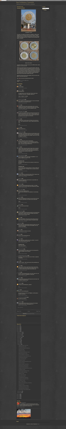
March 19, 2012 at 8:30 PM (22, 232)
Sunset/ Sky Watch (21, 349)
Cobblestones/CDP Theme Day (23, 345)
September (20, 336)
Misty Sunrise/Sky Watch (22, 358)
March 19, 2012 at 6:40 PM (22, 221)
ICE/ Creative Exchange (22, 374)
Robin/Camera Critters (22, 376)
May (19, 341)
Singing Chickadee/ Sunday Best (24, 364)
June (20, 340)
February (20, 391)
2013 (19, 329)
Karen (19, 217)
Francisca (20, 301)
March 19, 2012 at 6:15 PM (22, 215)
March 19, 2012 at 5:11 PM (22, 209)
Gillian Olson (20, 211)
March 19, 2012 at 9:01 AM (22, 125)
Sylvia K (19, 197)
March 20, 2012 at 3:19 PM (22, 275)
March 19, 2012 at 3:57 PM (22, 187)
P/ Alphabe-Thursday (22, 380)
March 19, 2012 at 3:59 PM (22, 195)
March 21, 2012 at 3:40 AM (22, 305)
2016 (19, 325)
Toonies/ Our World (22, 362)
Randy (19, 234)
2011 (19, 394)
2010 (19, 395)
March (20, 344)
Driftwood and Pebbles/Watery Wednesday (25, 382)
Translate (45, 10)
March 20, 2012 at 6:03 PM (22, 287)
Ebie (19, 289)
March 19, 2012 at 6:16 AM (22, 97)
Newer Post (19, 311)
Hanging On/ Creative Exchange (23, 385)
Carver (19, 229)
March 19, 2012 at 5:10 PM (22, 202)
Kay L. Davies (20, 189)
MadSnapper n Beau (21, 111)
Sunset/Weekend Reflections (23, 357)
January (20, 392)
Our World (20, 81)
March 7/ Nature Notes (22, 381)
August (20, 337)
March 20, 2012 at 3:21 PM (22, 281)
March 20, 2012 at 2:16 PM (22, 270)
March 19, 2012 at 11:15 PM (22, 242)
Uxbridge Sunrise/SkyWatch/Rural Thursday (25, 368)
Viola (19, 127)
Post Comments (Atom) (30, 313)
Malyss (19, 277)
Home (29, 311)
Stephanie (20, 223)
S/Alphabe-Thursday (22, 350)
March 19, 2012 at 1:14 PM (22, 176)
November (20, 333)
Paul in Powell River (21, 155)
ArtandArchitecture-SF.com (22, 255)
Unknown (20, 283)
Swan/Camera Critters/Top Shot (23, 365)
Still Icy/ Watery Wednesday (23, 372)
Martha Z (19, 178)
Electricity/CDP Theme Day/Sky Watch (24, 389)
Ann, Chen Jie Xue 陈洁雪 (22, 297)
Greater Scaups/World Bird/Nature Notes (25, 361)
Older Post (38, 311)
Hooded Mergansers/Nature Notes (24, 370)
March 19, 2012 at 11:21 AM (22, 153)
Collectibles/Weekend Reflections (24, 388)
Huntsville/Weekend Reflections (23, 377)
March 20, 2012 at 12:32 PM (22, 263)
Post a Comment (20, 307)
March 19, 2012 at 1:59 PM (22, 182)
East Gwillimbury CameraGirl (25, 2)
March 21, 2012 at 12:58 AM (22, 295)
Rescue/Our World (21, 384)
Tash (19, 139)
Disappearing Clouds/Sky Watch (23, 378)
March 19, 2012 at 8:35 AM (22, 109)
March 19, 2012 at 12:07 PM (22, 164)
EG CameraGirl (23, 402)
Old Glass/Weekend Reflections (23, 366)
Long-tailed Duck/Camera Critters (24, 386)
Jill (18, 85)
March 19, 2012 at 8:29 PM (22, 227)
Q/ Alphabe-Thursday (22, 369)
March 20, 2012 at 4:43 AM (22, 253)
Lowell (19, 265)
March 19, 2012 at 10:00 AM (22, 137)
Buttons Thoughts (21, 99)
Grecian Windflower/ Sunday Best (24, 354)
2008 (19, 398)
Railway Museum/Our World (23, 353)
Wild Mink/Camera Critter (22, 346)
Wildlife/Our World (21, 373)
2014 (19, 328)
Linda (19, 272)
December (20, 332)
